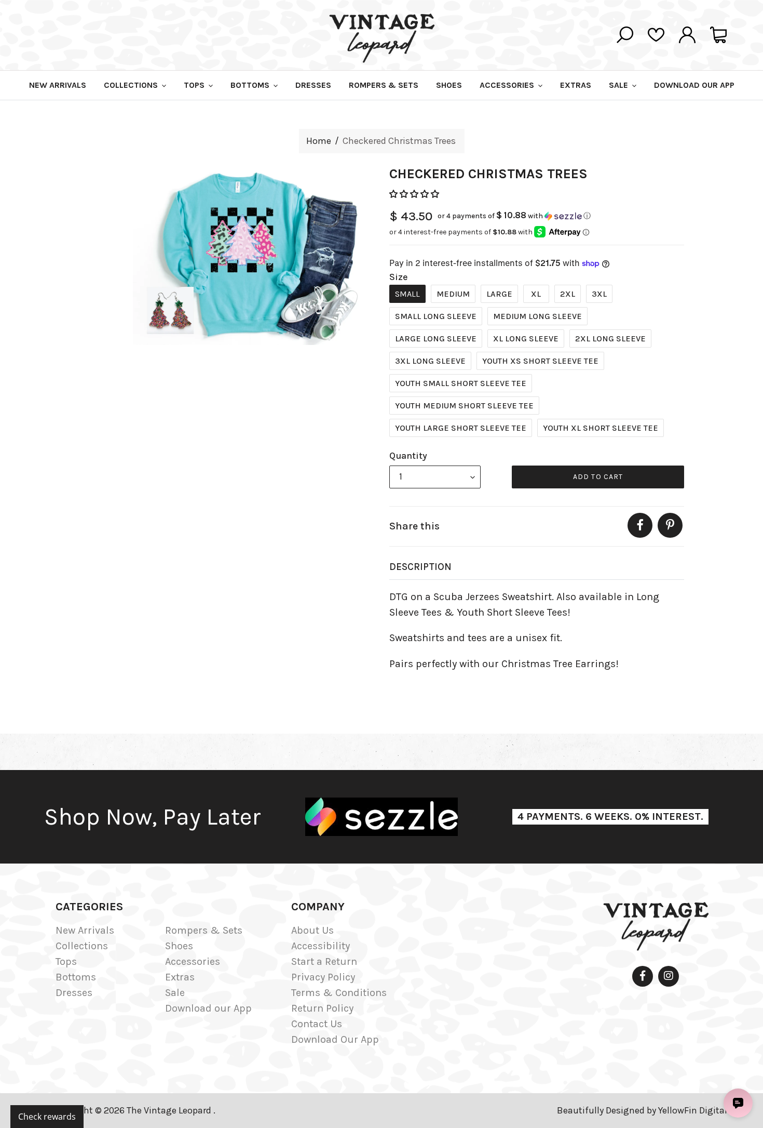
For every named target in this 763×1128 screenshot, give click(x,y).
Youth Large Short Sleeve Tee (460, 428)
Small (407, 294)
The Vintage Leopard (170, 1110)
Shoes (179, 946)
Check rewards (47, 1116)
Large (499, 294)
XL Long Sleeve (525, 338)
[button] (415, 194)
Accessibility (320, 946)
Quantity (408, 455)
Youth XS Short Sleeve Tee (540, 361)
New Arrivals (85, 930)
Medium (453, 294)
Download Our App (335, 1039)
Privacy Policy (323, 977)
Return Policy (322, 1008)
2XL (567, 294)
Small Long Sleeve (435, 316)
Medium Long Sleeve (537, 316)
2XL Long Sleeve (610, 338)
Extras (180, 977)
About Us (312, 930)
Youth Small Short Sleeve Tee (460, 383)
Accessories (192, 961)
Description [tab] (420, 567)
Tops (66, 961)
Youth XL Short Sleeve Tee (600, 428)
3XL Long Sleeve (430, 361)
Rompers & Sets (203, 930)
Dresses (74, 993)
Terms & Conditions (339, 993)
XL (536, 294)
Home (318, 141)
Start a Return (324, 961)
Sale (175, 993)
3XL (599, 294)
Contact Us (316, 1024)
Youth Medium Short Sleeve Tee (464, 405)
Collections (82, 946)
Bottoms (76, 977)
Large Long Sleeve (435, 338)
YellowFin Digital (692, 1110)
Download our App (208, 1008)
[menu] (435, 477)
